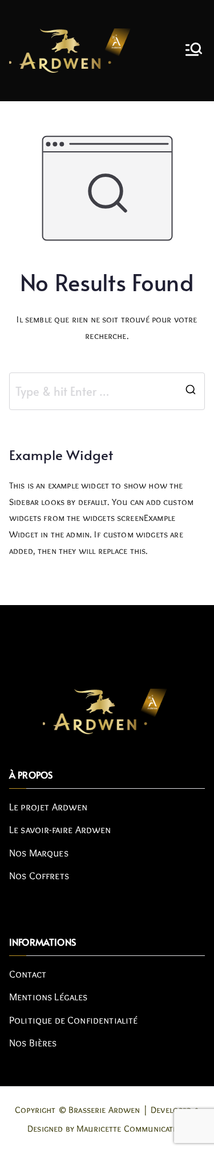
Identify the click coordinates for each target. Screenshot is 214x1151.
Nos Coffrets (39, 876)
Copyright (35, 1109)
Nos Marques (38, 853)
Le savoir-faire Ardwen (60, 829)
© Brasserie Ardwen (99, 1109)
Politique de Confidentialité (73, 1020)
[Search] (190, 391)
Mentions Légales (48, 997)
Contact (27, 974)
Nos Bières (33, 1043)
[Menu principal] (194, 50)
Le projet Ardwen (48, 807)
